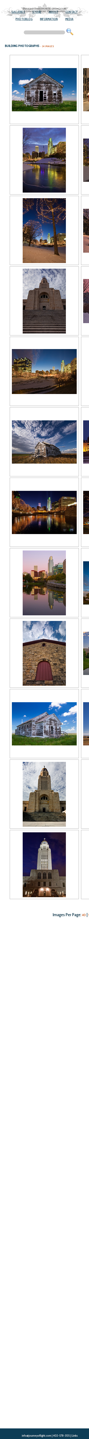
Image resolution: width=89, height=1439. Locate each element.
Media (69, 19)
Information (49, 19)
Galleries (18, 12)
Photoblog (24, 19)
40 (84, 915)
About (53, 12)
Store (36, 12)
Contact (71, 12)
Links (75, 1435)
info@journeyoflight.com (36, 1435)
